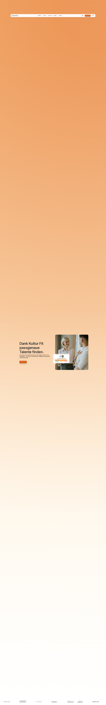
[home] (14, 15)
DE (92, 15)
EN (93, 15)
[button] (40, 15)
